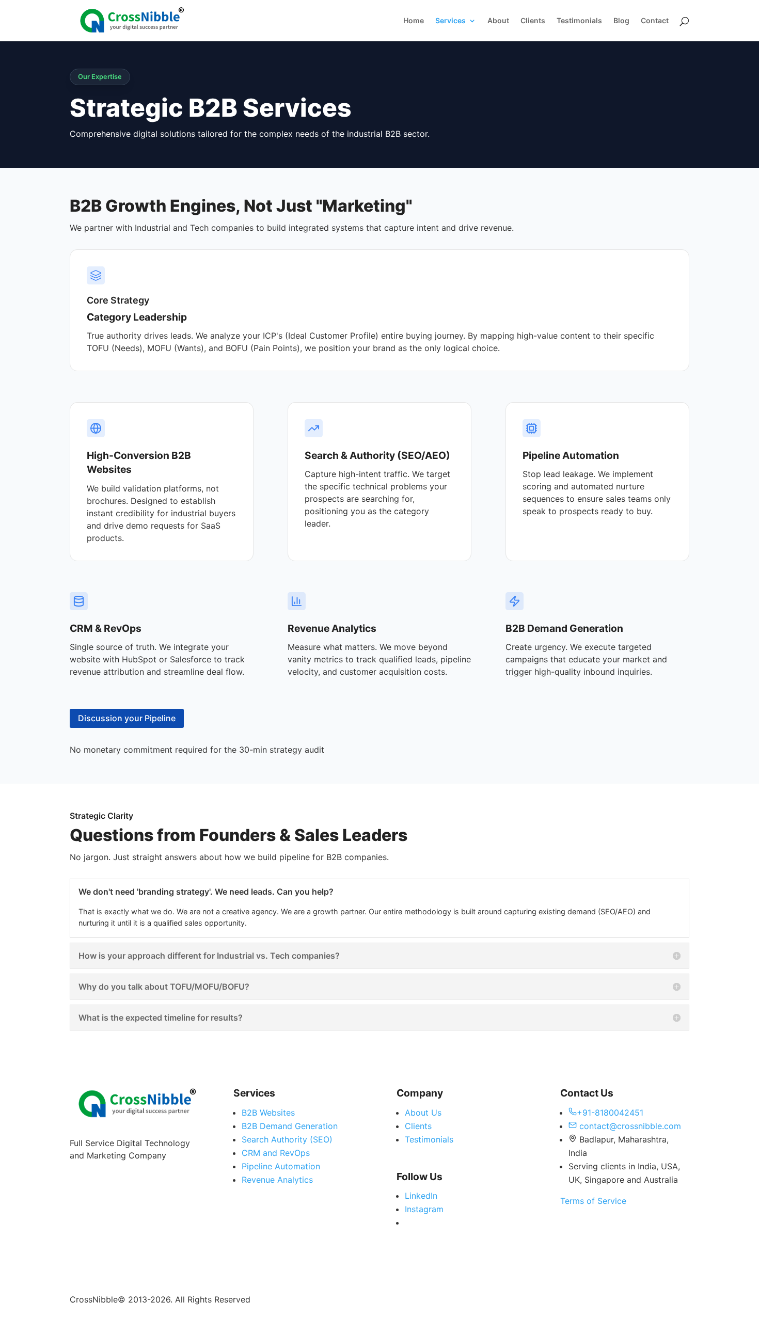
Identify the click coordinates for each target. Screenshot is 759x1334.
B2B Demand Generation (290, 1126)
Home (413, 21)
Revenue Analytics (277, 1179)
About (498, 21)
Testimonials (579, 21)
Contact (655, 21)
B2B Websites (268, 1112)
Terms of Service (593, 1201)
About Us (423, 1112)
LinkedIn (421, 1195)
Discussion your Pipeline (127, 718)
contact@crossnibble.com (629, 1126)
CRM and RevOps (276, 1153)
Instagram (424, 1209)
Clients (532, 21)
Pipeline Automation (281, 1166)
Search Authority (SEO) (287, 1139)
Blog (621, 21)
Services (450, 21)
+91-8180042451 (610, 1112)
